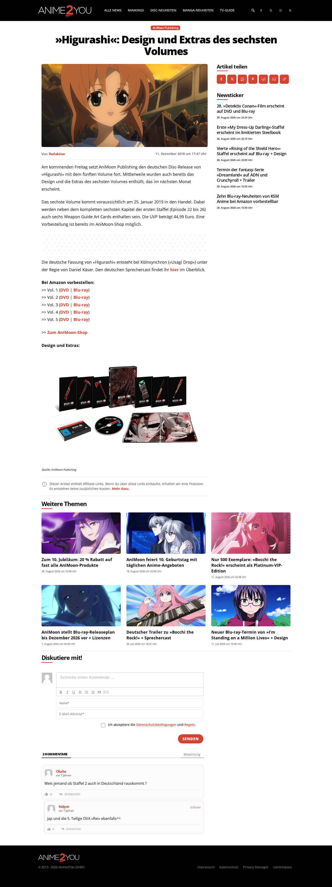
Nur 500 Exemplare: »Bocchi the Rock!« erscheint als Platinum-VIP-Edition (246, 565)
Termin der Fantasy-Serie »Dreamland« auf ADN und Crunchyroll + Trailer (242, 175)
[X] (231, 79)
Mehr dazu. (120, 488)
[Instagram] (281, 10)
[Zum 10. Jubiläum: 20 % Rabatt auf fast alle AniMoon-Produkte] (81, 533)
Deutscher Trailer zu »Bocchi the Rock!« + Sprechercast (160, 634)
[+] (106, 692)
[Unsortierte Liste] (93, 692)
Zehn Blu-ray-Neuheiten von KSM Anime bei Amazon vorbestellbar (248, 198)
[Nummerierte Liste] (86, 692)
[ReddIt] (263, 79)
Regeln (189, 724)
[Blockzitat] (99, 692)
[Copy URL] (284, 79)
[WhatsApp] (242, 79)
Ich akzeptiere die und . (152, 724)
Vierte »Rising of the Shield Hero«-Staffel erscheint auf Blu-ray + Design (251, 151)
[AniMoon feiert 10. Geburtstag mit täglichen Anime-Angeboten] (166, 533)
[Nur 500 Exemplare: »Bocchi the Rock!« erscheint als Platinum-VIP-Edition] (250, 533)
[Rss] (290, 10)
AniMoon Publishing (165, 28)
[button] (253, 10)
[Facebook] (261, 10)
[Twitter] (271, 10)
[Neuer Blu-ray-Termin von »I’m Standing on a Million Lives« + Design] (250, 605)
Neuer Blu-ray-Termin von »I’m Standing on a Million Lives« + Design (249, 634)
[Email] (273, 79)
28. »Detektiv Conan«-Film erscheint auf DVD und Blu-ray (250, 108)
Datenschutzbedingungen (156, 724)
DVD (64, 290)
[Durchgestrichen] (80, 692)
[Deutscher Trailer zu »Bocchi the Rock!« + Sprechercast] (166, 605)
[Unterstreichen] (74, 692)
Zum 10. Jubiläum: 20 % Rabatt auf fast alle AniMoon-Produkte (77, 562)
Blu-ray (80, 290)
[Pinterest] (252, 79)
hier (174, 269)
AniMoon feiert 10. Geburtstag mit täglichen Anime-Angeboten (161, 562)
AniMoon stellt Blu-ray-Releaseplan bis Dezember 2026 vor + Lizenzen (78, 634)
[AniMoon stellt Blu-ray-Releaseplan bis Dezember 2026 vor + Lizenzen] (81, 605)
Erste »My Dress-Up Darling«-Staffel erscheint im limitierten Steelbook (250, 129)
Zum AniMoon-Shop (67, 332)
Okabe (197, 807)
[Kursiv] (67, 692)
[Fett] (61, 692)
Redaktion (57, 154)
